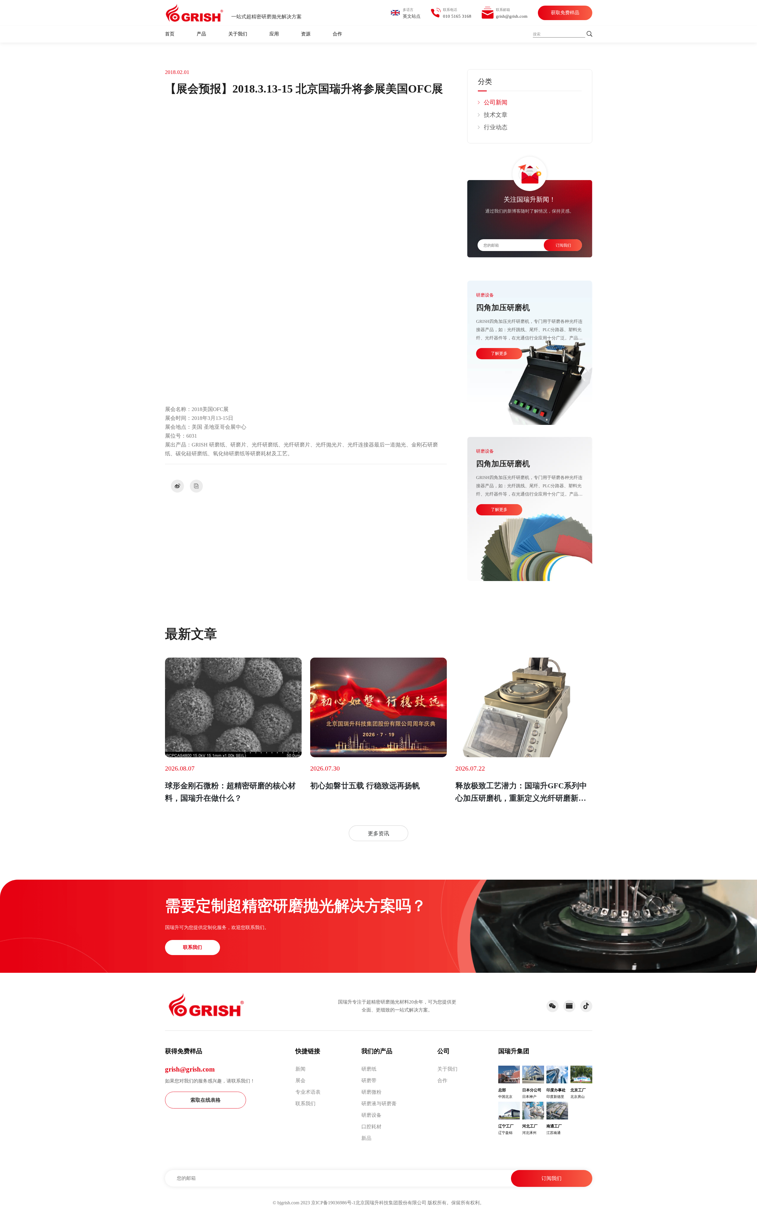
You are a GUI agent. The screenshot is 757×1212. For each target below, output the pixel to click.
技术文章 (495, 114)
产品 (201, 33)
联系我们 (192, 947)
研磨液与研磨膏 (379, 1103)
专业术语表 (308, 1092)
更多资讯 (378, 833)
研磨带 (368, 1080)
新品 (366, 1138)
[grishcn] (194, 12)
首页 (169, 33)
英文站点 (411, 16)
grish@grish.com (190, 1069)
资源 (305, 33)
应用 (274, 33)
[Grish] (206, 1005)
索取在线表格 (205, 1100)
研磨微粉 (371, 1092)
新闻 (300, 1069)
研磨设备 (371, 1115)
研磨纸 (368, 1069)
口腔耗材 (371, 1127)
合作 (337, 33)
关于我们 (237, 33)
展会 (300, 1080)
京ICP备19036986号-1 (333, 1202)
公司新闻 (495, 102)
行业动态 (495, 127)
